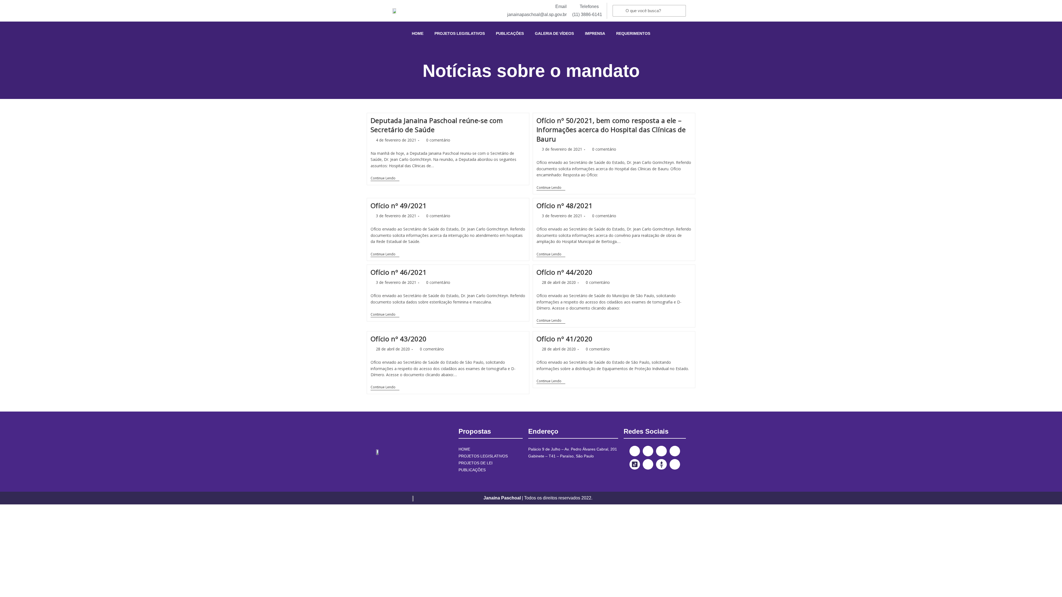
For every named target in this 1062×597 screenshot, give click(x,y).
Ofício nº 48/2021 (565, 205)
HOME (417, 33)
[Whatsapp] (675, 464)
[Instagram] (648, 451)
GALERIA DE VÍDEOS (554, 33)
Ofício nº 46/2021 (399, 272)
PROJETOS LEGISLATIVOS (459, 33)
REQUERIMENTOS (633, 33)
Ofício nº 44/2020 (565, 272)
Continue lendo (385, 178)
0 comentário (438, 140)
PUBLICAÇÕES (510, 33)
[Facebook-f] (634, 451)
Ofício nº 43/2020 (399, 338)
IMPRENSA (595, 33)
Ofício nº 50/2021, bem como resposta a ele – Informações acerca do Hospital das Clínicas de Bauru (611, 129)
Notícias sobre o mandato (531, 71)
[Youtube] (675, 451)
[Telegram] (648, 464)
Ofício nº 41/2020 (565, 338)
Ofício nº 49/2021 (399, 205)
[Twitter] (661, 451)
